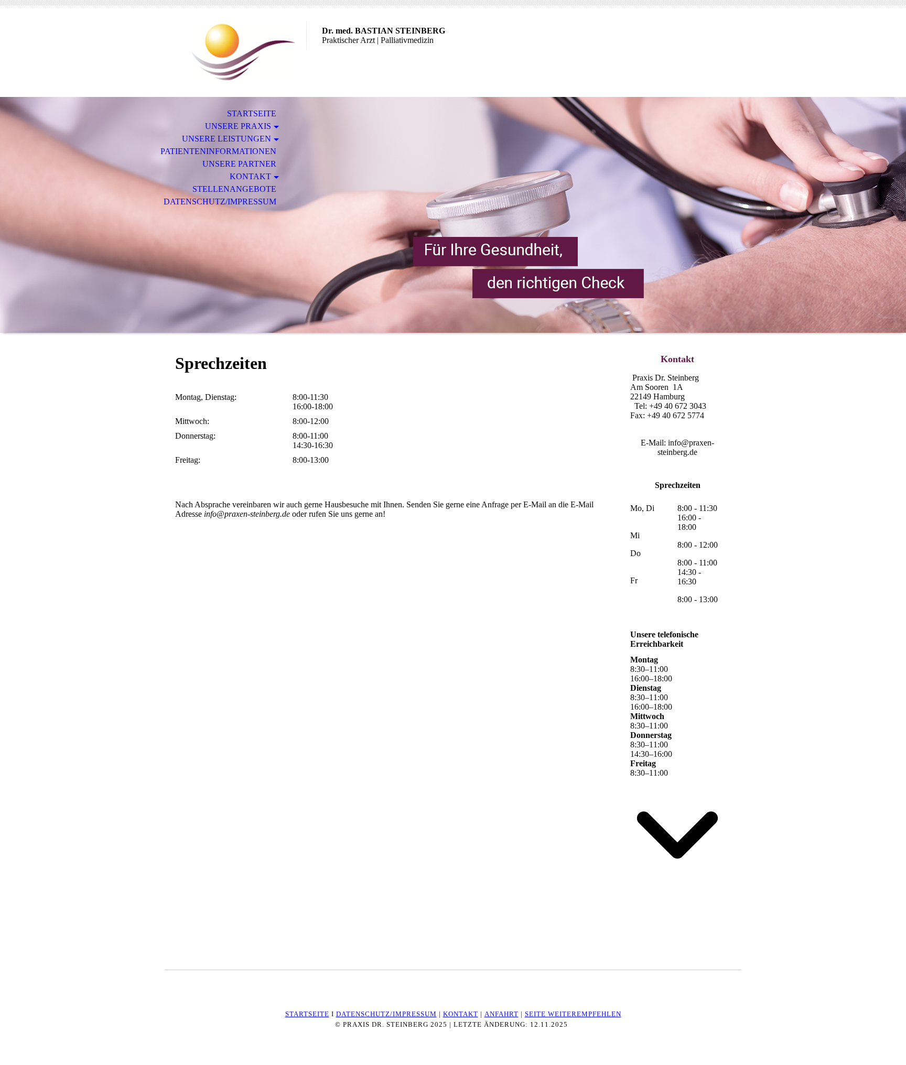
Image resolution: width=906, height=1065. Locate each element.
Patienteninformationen (218, 151)
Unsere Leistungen (226, 138)
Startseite (251, 113)
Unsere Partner (239, 163)
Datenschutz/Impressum (220, 201)
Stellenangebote (234, 188)
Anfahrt (501, 1014)
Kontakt (250, 176)
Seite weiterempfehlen (573, 1014)
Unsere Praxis (238, 126)
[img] (235, 51)
